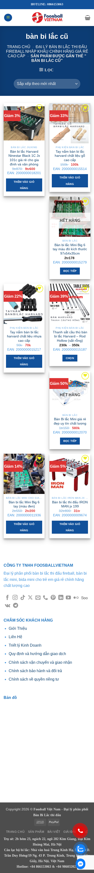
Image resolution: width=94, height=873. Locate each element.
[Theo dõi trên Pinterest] (53, 598)
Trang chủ (18, 47)
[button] (8, 18)
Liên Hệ (15, 637)
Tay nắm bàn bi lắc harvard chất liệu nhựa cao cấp (24, 336)
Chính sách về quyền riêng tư (34, 679)
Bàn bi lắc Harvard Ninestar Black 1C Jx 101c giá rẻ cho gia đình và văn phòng (24, 158)
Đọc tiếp (70, 270)
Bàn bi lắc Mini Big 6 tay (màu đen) (24, 504)
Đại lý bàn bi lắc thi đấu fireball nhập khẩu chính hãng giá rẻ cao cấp (47, 51)
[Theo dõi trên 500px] (84, 598)
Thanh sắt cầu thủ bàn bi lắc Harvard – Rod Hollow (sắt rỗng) (70, 336)
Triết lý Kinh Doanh (25, 645)
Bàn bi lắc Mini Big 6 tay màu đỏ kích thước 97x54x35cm (70, 249)
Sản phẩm (36, 832)
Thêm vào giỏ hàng (24, 185)
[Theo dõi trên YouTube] (68, 598)
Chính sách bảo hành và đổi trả (35, 671)
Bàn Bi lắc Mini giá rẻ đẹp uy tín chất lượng (70, 421)
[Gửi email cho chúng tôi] (37, 598)
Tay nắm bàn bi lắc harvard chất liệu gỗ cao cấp (70, 156)
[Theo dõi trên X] (30, 598)
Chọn (70, 358)
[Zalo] (80, 864)
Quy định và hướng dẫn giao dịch (37, 654)
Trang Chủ (15, 832)
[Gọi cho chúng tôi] (45, 598)
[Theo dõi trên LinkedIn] (60, 598)
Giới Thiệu (18, 628)
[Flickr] (76, 598)
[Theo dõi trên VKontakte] (7, 606)
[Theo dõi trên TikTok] (22, 598)
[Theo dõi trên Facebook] (7, 598)
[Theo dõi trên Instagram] (15, 598)
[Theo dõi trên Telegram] (15, 606)
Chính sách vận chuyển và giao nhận (40, 662)
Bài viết (53, 832)
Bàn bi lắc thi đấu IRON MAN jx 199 (70, 504)
